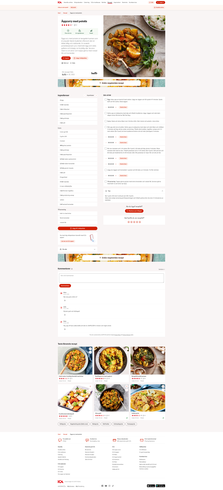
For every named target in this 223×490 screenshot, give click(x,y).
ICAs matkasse (95, 2)
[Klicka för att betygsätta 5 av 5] (139, 222)
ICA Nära (114, 454)
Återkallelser (142, 462)
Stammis (125, 2)
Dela (73, 63)
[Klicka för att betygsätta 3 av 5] (134, 222)
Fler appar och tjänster (64, 474)
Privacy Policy (117, 334)
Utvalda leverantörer (117, 464)
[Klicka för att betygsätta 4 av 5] (137, 222)
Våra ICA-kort (88, 459)
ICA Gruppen (115, 452)
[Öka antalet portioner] (96, 95)
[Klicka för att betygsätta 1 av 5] (128, 222)
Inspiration (117, 2)
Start (59, 13)
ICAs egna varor (116, 449)
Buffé (64, 74)
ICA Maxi (114, 462)
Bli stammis (88, 449)
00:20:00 (111, 164)
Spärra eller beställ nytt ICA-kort (148, 464)
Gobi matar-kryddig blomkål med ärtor (71, 376)
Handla (60, 447)
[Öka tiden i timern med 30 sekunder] (115, 107)
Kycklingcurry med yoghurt (103, 376)
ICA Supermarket (116, 457)
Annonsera (115, 467)
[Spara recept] (90, 348)
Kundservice (133, 2)
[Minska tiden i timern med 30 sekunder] (106, 107)
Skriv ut (66, 63)
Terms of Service (126, 334)
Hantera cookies (143, 469)
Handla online (68, 2)
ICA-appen (61, 467)
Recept (110, 2)
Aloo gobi (98, 413)
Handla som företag (63, 459)
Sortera (161, 269)
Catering (87, 2)
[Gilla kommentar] (64, 300)
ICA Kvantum (115, 459)
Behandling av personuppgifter (147, 467)
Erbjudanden (78, 2)
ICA (113, 447)
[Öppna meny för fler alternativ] (90, 352)
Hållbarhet (142, 447)
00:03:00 (111, 142)
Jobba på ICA (115, 469)
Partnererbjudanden (90, 457)
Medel (91, 33)
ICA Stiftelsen (143, 449)
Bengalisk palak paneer (139, 376)
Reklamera (142, 459)
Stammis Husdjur (89, 454)
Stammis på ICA (90, 447)
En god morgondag (144, 452)
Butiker (104, 2)
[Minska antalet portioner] (84, 95)
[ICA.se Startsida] (60, 2)
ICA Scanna (61, 469)
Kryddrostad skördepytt (66, 414)
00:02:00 (111, 137)
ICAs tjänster (62, 464)
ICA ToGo (60, 471)
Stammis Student (89, 452)
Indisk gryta (135, 413)
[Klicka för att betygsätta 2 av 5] (131, 222)
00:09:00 (111, 107)
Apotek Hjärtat (62, 457)
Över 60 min (68, 33)
